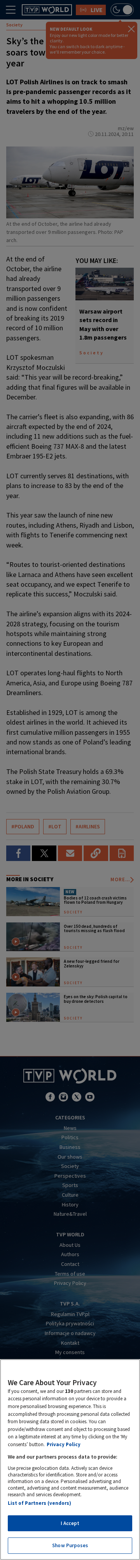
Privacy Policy (63, 1444)
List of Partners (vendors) (39, 1503)
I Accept (70, 1523)
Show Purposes (70, 1545)
